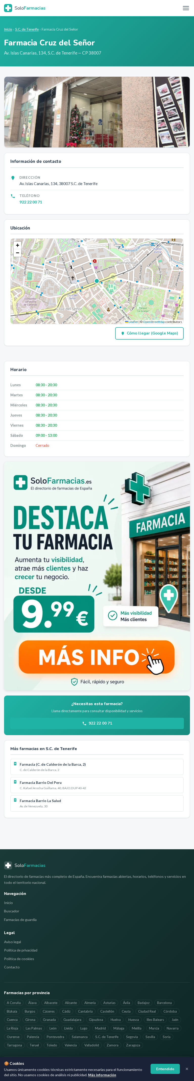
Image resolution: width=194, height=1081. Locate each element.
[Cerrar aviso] (187, 1069)
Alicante (71, 1003)
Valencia (71, 1045)
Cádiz (66, 1011)
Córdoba (170, 1011)
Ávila (126, 1003)
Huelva (116, 1020)
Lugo (83, 1028)
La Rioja (12, 1028)
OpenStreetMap (154, 322)
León (53, 1028)
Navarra (173, 1028)
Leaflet (133, 322)
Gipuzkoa (96, 1020)
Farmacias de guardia (20, 919)
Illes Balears (155, 1020)
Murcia (154, 1028)
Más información (102, 1075)
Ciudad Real (147, 1011)
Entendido (165, 1068)
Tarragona (14, 1045)
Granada (49, 1020)
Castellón (107, 1011)
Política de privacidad (20, 950)
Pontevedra (55, 1037)
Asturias (109, 1003)
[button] (97, 281)
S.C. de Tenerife (27, 29)
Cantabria (85, 1011)
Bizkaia (12, 1011)
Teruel (34, 1045)
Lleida (68, 1028)
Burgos (30, 1011)
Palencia (33, 1037)
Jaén (175, 1020)
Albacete (50, 1003)
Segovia (132, 1037)
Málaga (118, 1028)
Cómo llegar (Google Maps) (152, 333)
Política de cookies (19, 959)
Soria (167, 1037)
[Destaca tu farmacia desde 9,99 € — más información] (97, 576)
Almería (90, 1003)
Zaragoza (133, 1045)
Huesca (133, 1020)
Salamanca (80, 1037)
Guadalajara (72, 1020)
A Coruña (14, 1003)
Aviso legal (12, 942)
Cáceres (49, 1011)
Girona (30, 1020)
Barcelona (164, 1003)
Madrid (100, 1028)
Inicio (8, 29)
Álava (32, 1003)
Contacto (12, 967)
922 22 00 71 (30, 201)
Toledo (51, 1045)
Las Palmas (34, 1028)
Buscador (11, 911)
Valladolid (91, 1045)
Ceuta (126, 1011)
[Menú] (186, 8)
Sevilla (150, 1037)
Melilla (136, 1028)
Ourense (13, 1037)
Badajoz (144, 1003)
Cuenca (12, 1020)
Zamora (112, 1045)
